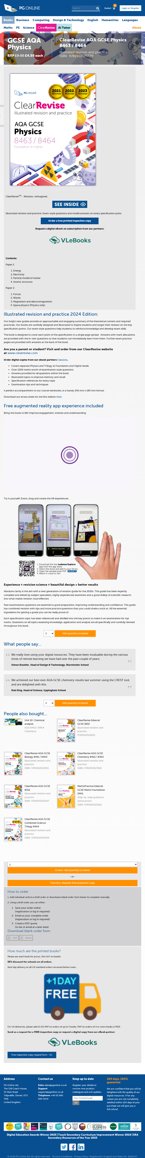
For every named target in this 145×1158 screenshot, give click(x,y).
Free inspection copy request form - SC (31, 1054)
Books (8, 20)
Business (22, 20)
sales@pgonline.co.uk (56, 1085)
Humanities (110, 20)
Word (28, 937)
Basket (109, 7)
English (92, 20)
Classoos (62, 359)
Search (97, 8)
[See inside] (69, 207)
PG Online (22, 8)
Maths (8, 27)
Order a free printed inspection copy (69, 220)
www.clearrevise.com (23, 353)
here (59, 396)
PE (18, 27)
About (136, 27)
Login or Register (130, 8)
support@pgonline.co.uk (50, 1092)
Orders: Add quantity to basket (72, 870)
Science (28, 27)
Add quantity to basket (75, 633)
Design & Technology (68, 20)
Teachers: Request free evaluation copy (72, 882)
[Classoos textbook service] (72, 1048)
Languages (130, 20)
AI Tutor (64, 27)
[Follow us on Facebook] (72, 1147)
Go (75, 1102)
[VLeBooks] (70, 246)
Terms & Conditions (62, 1156)
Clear (46, 27)
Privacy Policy (81, 1156)
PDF (15, 937)
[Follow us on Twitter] (64, 1147)
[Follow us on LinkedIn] (81, 1147)
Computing (41, 20)
